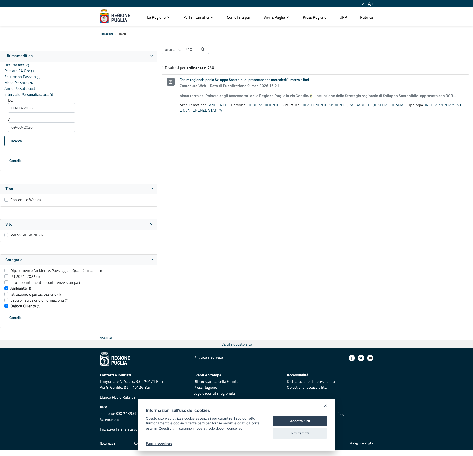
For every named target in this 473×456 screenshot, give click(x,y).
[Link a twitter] (361, 358)
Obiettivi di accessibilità (307, 387)
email (118, 419)
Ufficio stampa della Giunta (215, 381)
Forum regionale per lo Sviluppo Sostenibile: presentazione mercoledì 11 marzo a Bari (244, 80)
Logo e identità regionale (214, 393)
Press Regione (205, 387)
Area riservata (211, 357)
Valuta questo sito (236, 344)
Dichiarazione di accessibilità (311, 381)
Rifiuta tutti (300, 433)
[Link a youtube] (370, 358)
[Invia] (203, 49)
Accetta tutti (300, 421)
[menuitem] (238, 17)
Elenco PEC (109, 397)
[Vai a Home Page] (115, 16)
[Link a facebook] (352, 358)
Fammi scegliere (159, 443)
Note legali (107, 443)
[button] (158, 17)
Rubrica (128, 397)
